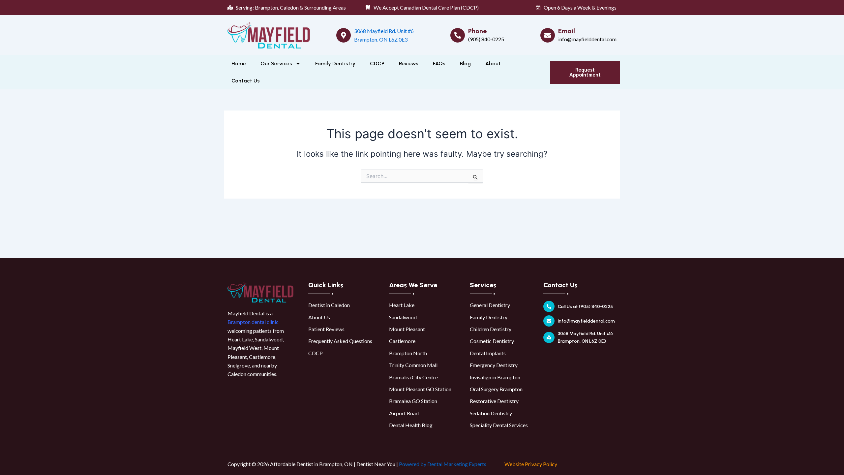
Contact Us (245, 81)
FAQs (439, 63)
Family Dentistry (335, 63)
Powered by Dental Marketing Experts (442, 464)
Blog (465, 63)
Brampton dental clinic (253, 322)
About (493, 63)
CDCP (377, 63)
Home (238, 63)
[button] (585, 72)
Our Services (276, 63)
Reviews (408, 63)
